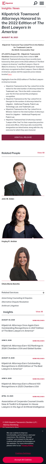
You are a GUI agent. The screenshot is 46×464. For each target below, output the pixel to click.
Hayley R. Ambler (9, 241)
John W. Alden (8, 199)
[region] (23, 446)
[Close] (42, 431)
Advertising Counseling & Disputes (17, 298)
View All (39, 312)
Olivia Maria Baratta (11, 284)
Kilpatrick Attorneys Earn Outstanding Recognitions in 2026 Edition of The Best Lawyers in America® (22, 366)
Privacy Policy (27, 446)
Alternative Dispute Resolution (15, 302)
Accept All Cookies (23, 460)
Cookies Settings (23, 453)
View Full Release (23, 137)
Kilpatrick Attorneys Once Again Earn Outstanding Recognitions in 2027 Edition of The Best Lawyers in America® (23, 328)
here (10, 74)
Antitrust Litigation (10, 306)
